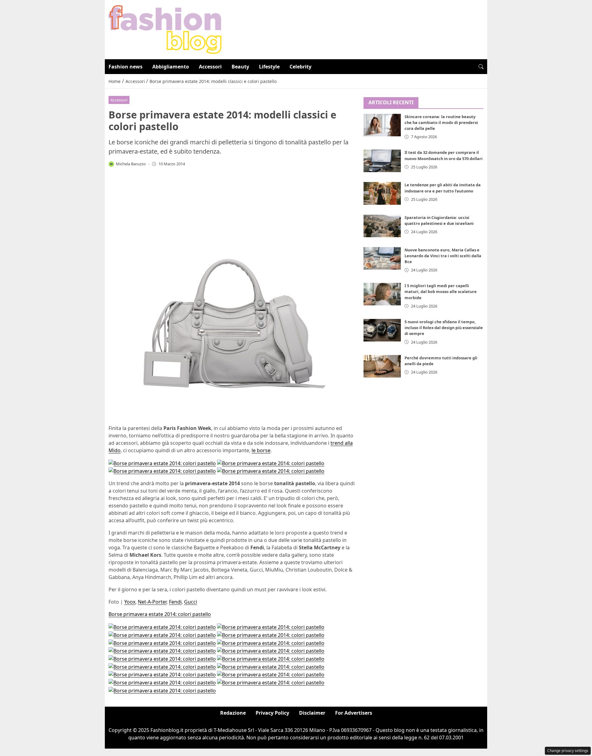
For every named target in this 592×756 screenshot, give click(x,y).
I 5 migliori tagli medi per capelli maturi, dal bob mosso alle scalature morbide (441, 291)
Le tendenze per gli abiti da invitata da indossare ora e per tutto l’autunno (443, 187)
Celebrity (300, 66)
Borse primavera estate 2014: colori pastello (160, 614)
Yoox (129, 601)
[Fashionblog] (165, 29)
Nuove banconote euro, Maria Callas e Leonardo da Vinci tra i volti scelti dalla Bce (443, 255)
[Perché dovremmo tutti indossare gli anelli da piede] (382, 366)
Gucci (190, 601)
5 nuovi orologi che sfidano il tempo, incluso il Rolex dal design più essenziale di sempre (444, 327)
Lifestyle (269, 66)
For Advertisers (353, 712)
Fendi (175, 601)
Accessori (210, 66)
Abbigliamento (170, 66)
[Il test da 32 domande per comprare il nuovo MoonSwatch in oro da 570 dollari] (382, 161)
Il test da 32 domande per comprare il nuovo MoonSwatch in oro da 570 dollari (444, 155)
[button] (481, 66)
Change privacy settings (567, 750)
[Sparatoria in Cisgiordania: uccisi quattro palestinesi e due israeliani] (382, 225)
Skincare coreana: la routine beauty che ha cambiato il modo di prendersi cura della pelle (441, 122)
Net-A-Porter (152, 601)
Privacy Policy (272, 712)
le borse (261, 450)
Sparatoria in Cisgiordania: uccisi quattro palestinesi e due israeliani (439, 220)
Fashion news (125, 66)
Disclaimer (312, 712)
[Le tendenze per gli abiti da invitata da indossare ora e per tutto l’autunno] (382, 193)
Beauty (240, 66)
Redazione (233, 712)
